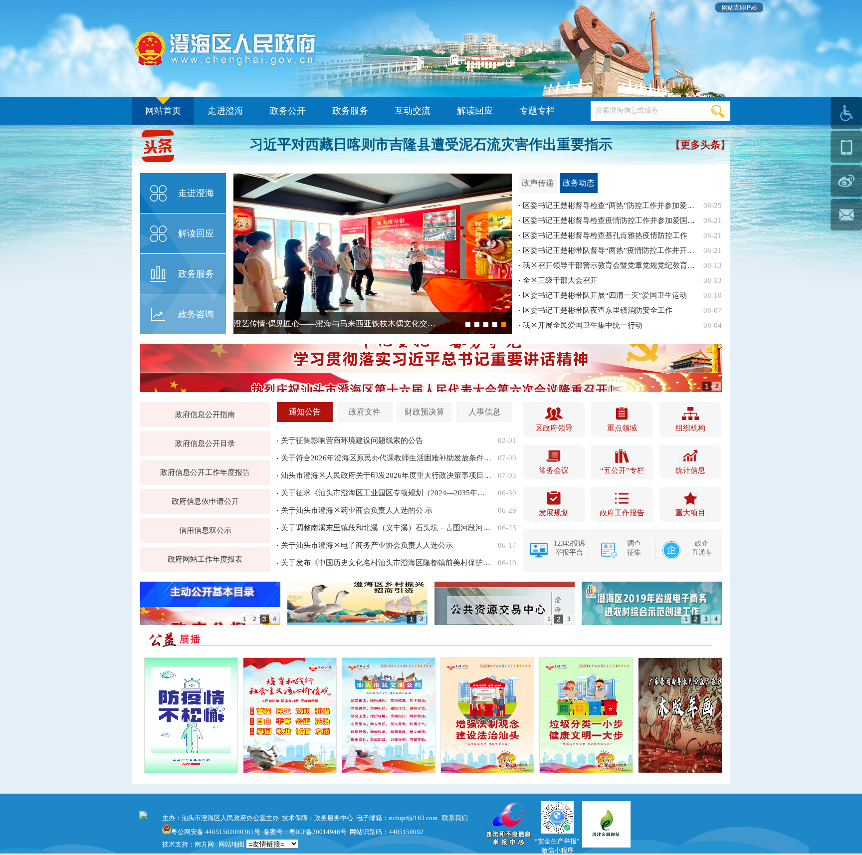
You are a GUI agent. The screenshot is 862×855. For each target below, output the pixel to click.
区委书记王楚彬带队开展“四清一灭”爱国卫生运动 (605, 295)
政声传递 (538, 183)
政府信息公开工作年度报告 (205, 472)
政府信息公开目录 (205, 443)
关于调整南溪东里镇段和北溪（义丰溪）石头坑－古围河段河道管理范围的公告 (386, 528)
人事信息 (484, 412)
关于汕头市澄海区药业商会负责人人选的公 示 (356, 510)
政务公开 (288, 111)
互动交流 (413, 111)
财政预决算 (424, 412)
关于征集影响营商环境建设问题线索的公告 (352, 440)
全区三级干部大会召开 (560, 280)
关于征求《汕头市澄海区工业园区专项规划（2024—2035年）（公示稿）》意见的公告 (386, 493)
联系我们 (455, 818)
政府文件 (365, 412)
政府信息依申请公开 (205, 501)
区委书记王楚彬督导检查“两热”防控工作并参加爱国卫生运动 (610, 206)
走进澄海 (225, 111)
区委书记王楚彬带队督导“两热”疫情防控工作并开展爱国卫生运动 (610, 250)
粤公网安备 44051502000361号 (215, 832)
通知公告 (305, 412)
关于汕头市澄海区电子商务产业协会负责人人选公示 (367, 545)
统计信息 (690, 470)
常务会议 (554, 470)
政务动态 (579, 183)
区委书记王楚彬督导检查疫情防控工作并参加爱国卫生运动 (610, 220)
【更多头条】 (700, 144)
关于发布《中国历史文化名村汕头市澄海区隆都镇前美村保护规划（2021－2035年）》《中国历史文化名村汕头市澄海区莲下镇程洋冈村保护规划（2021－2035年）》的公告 (386, 563)
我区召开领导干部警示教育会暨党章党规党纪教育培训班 (610, 265)
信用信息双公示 (205, 530)
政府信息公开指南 (205, 415)
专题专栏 (537, 111)
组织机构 (690, 428)
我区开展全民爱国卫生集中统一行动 (583, 325)
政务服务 (350, 111)
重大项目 (690, 513)
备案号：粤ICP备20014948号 (305, 832)
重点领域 (622, 428)
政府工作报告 (622, 513)
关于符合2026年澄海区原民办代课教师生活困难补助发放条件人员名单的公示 (386, 458)
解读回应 (475, 111)
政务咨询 (196, 314)
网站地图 (231, 844)
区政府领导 (554, 428)
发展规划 (554, 513)
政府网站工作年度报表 (205, 559)
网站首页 (163, 111)
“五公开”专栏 (622, 470)
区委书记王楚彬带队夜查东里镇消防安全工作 (597, 310)
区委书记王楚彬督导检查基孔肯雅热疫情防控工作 (605, 235)
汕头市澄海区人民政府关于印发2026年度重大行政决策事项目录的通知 (386, 475)
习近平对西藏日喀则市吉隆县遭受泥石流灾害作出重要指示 (431, 144)
